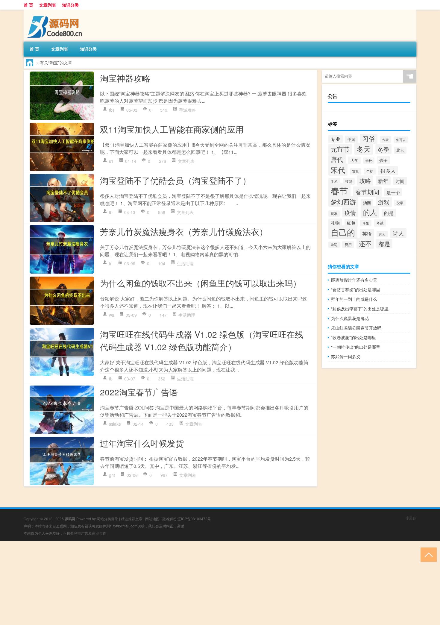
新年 (383, 180)
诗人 (398, 233)
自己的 (343, 232)
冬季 (383, 149)
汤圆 (367, 202)
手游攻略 (187, 110)
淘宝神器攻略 (125, 78)
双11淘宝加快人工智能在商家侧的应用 (172, 129)
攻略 (365, 180)
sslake (115, 424)
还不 (365, 243)
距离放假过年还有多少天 (354, 280)
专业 (335, 139)
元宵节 (340, 149)
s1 (111, 161)
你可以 (401, 139)
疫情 (350, 212)
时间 (399, 181)
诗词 (334, 244)
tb (111, 212)
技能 (348, 181)
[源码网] (55, 12)
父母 (400, 203)
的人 (370, 212)
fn (111, 263)
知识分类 (70, 5)
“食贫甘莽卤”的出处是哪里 (355, 289)
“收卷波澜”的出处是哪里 (353, 337)
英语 (367, 233)
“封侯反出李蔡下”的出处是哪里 (360, 309)
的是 (389, 213)
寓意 (355, 171)
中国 (351, 139)
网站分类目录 (107, 518)
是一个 (393, 192)
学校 (368, 160)
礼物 (335, 222)
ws (111, 315)
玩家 (334, 213)
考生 (365, 223)
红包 (351, 223)
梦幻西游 (343, 201)
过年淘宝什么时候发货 (142, 443)
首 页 (28, 5)
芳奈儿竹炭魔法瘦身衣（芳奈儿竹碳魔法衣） (184, 231)
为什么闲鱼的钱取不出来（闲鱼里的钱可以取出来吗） (200, 283)
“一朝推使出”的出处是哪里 (355, 347)
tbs (112, 110)
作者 (385, 139)
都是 (384, 244)
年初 (369, 171)
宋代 (338, 169)
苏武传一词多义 (345, 356)
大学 (354, 160)
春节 (339, 190)
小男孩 (411, 517)
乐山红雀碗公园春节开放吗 (356, 328)
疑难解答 (169, 518)
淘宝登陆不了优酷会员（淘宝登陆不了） (175, 180)
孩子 (383, 160)
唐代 (337, 159)
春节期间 (367, 191)
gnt (112, 475)
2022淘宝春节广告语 (139, 392)
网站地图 (152, 518)
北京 (400, 150)
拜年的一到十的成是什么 (354, 299)
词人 (382, 234)
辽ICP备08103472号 (194, 518)
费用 (348, 244)
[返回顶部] (427, 554)
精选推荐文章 (131, 518)
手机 (334, 181)
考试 (379, 223)
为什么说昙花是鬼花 (350, 318)
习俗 (368, 138)
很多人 (388, 170)
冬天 (364, 149)
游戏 (383, 202)
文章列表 (47, 5)
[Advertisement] (179, 583)
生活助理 (185, 263)
